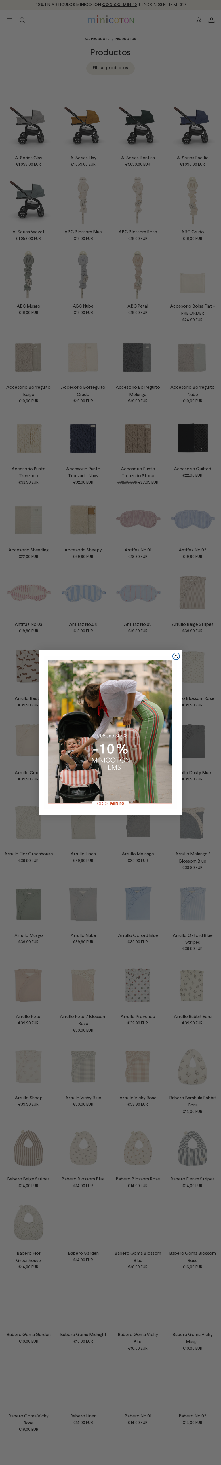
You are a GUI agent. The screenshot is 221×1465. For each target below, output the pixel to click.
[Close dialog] (176, 656)
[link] (110, 732)
